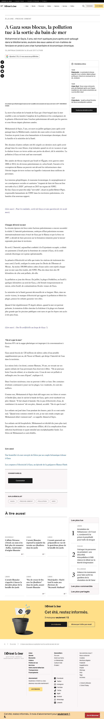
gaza (12, 501)
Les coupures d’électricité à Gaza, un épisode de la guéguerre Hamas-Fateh (36, 464)
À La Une (9, 19)
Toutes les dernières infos (84, 110)
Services (32, 665)
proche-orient (26, 501)
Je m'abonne (92, 715)
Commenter (20, 481)
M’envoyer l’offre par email (81, 624)
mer (53, 501)
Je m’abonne (56, 624)
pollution (42, 501)
